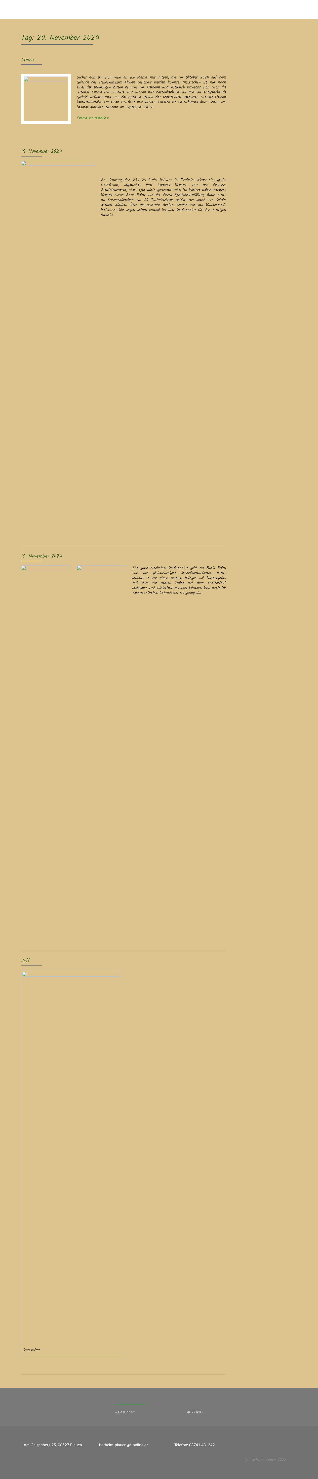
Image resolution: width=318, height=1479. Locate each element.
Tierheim (159, 9)
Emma (27, 60)
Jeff (25, 961)
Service (126, 9)
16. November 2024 (41, 556)
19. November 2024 (41, 152)
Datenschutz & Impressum (278, 9)
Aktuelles (107, 9)
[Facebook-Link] (262, 1447)
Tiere (142, 9)
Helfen (230, 9)
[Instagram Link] (268, 1447)
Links (245, 9)
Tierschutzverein (186, 9)
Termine (212, 9)
